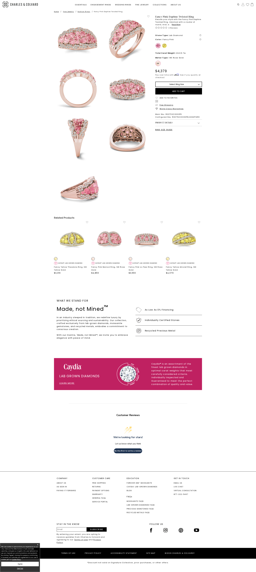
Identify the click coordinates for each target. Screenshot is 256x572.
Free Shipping (166, 105)
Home (56, 12)
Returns (96, 487)
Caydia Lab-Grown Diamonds (142, 487)
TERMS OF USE (68, 553)
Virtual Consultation (185, 490)
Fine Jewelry (68, 12)
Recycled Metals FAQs (138, 512)
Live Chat (178, 487)
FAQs (129, 496)
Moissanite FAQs (135, 501)
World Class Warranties (172, 109)
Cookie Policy (16, 560)
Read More (176, 24)
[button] (238, 4)
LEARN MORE (67, 383)
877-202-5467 (181, 494)
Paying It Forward (66, 490)
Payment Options (100, 490)
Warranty (97, 494)
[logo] (20, 4)
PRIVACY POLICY (93, 553)
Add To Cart (178, 91)
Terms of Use (81, 540)
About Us (61, 483)
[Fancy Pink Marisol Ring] (109, 239)
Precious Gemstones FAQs (140, 509)
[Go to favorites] (247, 4)
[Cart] (251, 4)
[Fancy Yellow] (164, 45)
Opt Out (20, 568)
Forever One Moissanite (139, 483)
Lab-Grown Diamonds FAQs (141, 505)
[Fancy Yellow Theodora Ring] (72, 239)
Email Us (178, 483)
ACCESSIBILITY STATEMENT (124, 553)
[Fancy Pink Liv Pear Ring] (147, 239)
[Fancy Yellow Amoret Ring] (184, 239)
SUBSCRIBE (96, 529)
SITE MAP (150, 553)
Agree (20, 564)
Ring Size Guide (164, 129)
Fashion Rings (84, 12)
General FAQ (99, 498)
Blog (129, 490)
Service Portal (100, 502)
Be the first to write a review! (128, 451)
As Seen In (62, 487)
